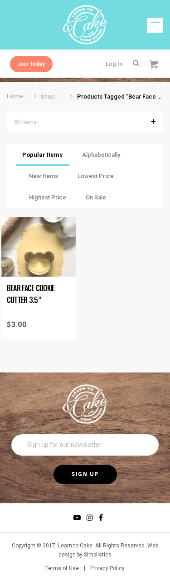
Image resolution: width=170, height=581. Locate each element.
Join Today (31, 64)
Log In (114, 63)
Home (15, 96)
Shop (48, 96)
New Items (43, 176)
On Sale (96, 197)
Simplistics (98, 554)
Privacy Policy (107, 568)
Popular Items (42, 154)
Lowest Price (96, 176)
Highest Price (47, 197)
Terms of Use (62, 568)
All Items (25, 122)
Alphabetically (101, 154)
